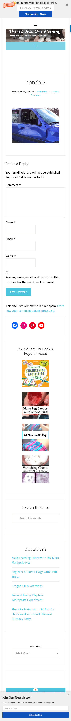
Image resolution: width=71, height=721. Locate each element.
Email (10, 239)
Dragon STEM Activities (27, 586)
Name (11, 222)
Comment (13, 185)
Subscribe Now (35, 14)
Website (11, 256)
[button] (35, 9)
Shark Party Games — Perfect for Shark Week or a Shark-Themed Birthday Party (33, 614)
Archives (35, 646)
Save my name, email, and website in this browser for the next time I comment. (32, 280)
